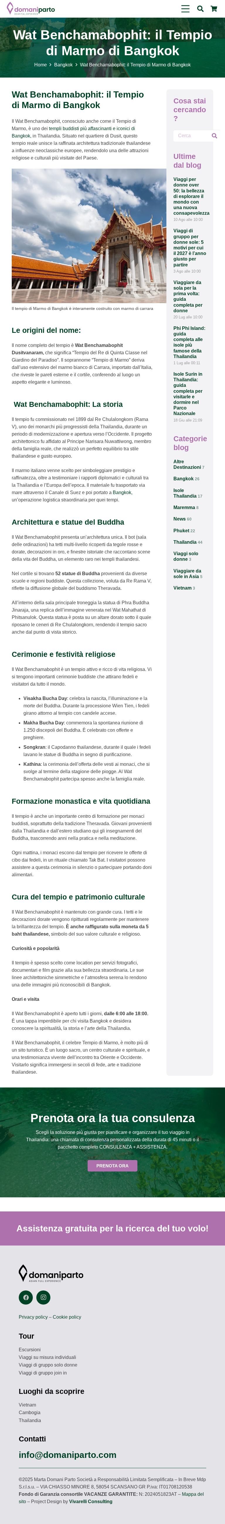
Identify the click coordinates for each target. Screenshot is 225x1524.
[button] (185, 9)
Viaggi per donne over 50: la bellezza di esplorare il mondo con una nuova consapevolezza (191, 196)
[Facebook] (26, 1297)
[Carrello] (213, 9)
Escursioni (30, 1349)
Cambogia (29, 1412)
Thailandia (187, 542)
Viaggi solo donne (185, 556)
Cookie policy (67, 1317)
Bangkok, (122, 492)
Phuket (184, 530)
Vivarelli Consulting (90, 1501)
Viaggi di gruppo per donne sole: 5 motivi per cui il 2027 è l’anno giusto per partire (189, 247)
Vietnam (184, 587)
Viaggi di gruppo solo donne (48, 1364)
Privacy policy (33, 1317)
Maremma (186, 507)
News (182, 518)
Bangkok (186, 478)
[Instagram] (43, 1297)
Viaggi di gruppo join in (43, 1372)
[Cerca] (214, 136)
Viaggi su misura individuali (47, 1357)
